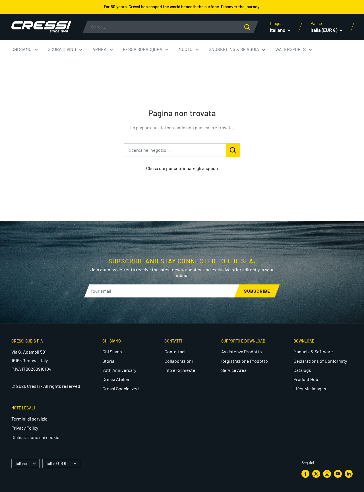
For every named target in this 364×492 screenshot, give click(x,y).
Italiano (21, 463)
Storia (108, 361)
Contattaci (174, 351)
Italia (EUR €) (56, 463)
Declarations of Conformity (320, 361)
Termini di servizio (29, 418)
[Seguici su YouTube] (338, 473)
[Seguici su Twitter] (316, 473)
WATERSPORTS (290, 49)
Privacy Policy (24, 427)
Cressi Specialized (120, 388)
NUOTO (186, 49)
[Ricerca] (251, 26)
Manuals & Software (313, 351)
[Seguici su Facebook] (305, 473)
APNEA (99, 49)
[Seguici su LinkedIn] (349, 473)
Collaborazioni (178, 361)
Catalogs (302, 370)
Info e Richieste (179, 370)
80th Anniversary (119, 370)
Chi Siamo (112, 351)
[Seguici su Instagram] (327, 473)
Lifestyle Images (309, 388)
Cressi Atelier (116, 379)
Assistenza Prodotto (241, 351)
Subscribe (257, 291)
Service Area (234, 370)
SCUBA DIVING (62, 49)
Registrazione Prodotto (244, 361)
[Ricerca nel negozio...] (233, 150)
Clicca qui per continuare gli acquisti (182, 168)
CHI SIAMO (21, 49)
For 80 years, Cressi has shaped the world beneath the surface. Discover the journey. (182, 6)
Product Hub (305, 379)
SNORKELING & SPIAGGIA (234, 49)
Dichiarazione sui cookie (35, 437)
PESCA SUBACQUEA (142, 49)
